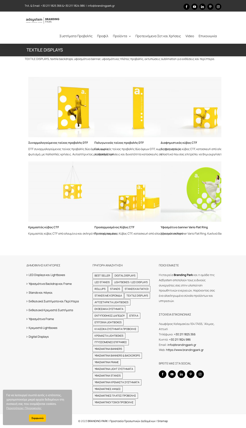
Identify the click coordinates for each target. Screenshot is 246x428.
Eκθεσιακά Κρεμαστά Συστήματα (51, 310)
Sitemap (162, 421)
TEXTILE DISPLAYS (137, 295)
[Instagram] (200, 374)
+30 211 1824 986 (74, 6)
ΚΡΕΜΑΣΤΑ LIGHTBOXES (109, 335)
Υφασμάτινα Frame (41, 319)
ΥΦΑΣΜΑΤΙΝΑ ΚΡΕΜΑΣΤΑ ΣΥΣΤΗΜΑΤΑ (117, 382)
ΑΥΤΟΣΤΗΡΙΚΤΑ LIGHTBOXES (111, 302)
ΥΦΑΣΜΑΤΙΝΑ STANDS (108, 375)
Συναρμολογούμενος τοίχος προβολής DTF (58, 143)
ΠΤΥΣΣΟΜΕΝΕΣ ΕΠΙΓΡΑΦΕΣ (111, 342)
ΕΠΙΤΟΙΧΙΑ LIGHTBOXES (108, 322)
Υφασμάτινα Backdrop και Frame (50, 284)
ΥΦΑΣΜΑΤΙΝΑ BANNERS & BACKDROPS (117, 355)
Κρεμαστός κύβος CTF (43, 227)
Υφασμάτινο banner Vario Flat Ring (184, 227)
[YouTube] (172, 374)
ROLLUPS (100, 289)
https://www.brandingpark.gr (185, 350)
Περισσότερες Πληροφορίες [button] (24, 408)
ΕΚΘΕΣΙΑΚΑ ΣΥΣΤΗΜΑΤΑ (109, 309)
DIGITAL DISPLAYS (125, 275)
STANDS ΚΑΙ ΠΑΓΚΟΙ (136, 289)
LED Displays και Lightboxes (47, 275)
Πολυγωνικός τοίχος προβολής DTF (119, 143)
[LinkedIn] (181, 374)
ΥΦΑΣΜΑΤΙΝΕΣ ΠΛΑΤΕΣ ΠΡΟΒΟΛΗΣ (115, 395)
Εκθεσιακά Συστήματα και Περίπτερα (54, 301)
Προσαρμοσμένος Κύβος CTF (114, 227)
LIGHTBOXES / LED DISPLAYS (131, 282)
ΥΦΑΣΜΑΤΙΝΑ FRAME (107, 362)
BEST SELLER (102, 275)
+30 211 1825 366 (51, 6)
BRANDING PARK (98, 421)
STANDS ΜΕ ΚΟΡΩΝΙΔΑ (108, 295)
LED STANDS (102, 282)
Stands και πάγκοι (41, 293)
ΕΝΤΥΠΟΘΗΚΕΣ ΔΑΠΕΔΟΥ (110, 315)
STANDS (115, 289)
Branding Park (183, 275)
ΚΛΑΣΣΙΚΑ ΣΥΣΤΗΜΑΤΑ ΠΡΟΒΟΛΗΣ (115, 329)
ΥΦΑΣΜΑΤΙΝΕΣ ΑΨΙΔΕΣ (108, 389)
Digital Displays (39, 337)
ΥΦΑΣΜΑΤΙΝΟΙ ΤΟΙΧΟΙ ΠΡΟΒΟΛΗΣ (114, 402)
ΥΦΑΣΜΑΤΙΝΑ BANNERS (108, 349)
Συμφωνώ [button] (38, 418)
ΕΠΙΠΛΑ (133, 315)
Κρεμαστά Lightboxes (43, 328)
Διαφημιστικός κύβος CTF (179, 143)
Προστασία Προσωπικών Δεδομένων (133, 421)
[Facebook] (162, 374)
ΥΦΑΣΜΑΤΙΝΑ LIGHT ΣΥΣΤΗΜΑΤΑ (114, 369)
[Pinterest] (190, 374)
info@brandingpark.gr (101, 6)
